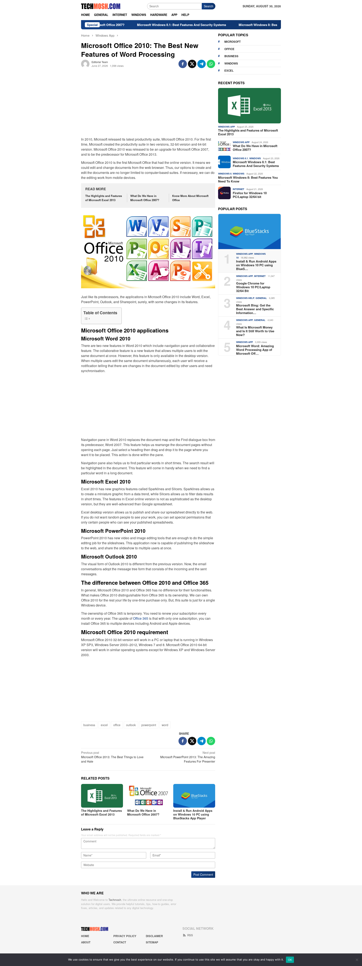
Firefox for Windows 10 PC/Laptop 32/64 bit (250, 195)
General (261, 298)
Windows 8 (224, 173)
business (89, 725)
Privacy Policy (124, 936)
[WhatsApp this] (211, 64)
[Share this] (182, 64)
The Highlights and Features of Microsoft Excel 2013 (103, 198)
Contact (119, 942)
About (85, 942)
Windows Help (245, 298)
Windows (255, 158)
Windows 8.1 (240, 158)
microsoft (232, 42)
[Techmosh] (100, 6)
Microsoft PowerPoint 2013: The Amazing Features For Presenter (187, 756)
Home (85, 936)
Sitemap (152, 942)
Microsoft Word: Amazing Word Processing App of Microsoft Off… (255, 349)
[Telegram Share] (201, 64)
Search (208, 6)
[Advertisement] (148, 105)
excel (104, 725)
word (165, 725)
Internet (238, 189)
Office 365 (140, 618)
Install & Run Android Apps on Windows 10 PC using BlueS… (256, 265)
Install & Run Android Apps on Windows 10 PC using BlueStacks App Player (192, 814)
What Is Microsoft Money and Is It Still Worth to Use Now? (255, 331)
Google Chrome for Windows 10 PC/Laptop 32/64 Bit (253, 287)
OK (290, 959)
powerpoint (148, 725)
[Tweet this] (192, 64)
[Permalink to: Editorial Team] (85, 63)
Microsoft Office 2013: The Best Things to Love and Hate (112, 756)
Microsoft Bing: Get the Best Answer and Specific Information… (255, 309)
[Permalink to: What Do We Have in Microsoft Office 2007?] (148, 796)
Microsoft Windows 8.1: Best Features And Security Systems (159, 25)
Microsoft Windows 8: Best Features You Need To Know (258, 25)
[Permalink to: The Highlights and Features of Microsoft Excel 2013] (102, 796)
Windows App (226, 126)
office (116, 725)
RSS (190, 935)
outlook (131, 725)
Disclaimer (154, 936)
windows (231, 63)
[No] (357, 960)
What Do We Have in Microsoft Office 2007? (144, 198)
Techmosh (115, 900)
